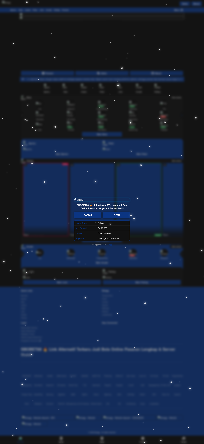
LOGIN (116, 215)
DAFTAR (88, 215)
